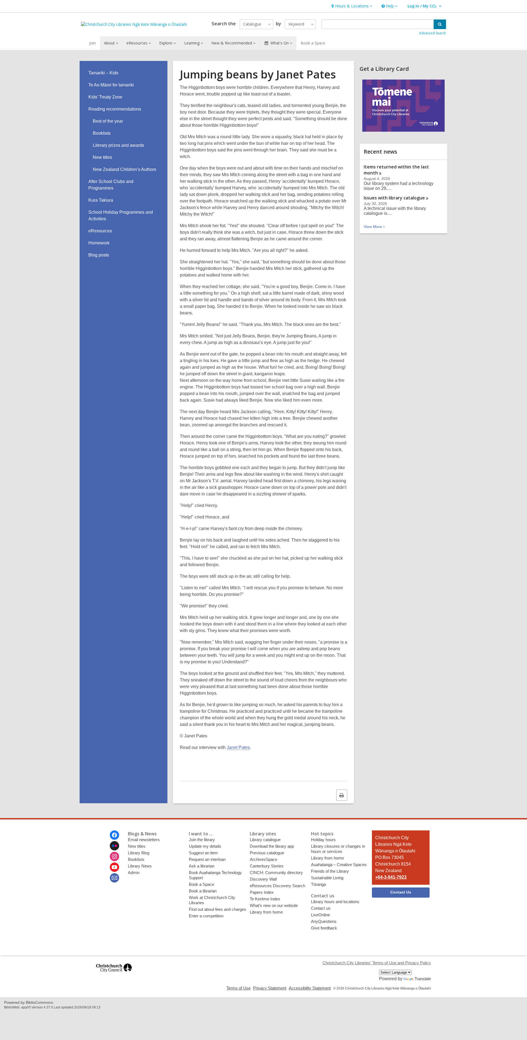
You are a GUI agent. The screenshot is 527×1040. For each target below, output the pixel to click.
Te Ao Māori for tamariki (111, 85)
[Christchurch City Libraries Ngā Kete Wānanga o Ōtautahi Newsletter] (114, 878)
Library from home (266, 912)
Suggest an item (203, 852)
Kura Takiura (100, 200)
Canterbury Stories (267, 866)
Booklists (102, 133)
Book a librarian (203, 891)
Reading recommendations (114, 109)
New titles (102, 157)
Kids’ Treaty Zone (105, 97)
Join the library (202, 839)
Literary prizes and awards (118, 145)
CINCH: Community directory (276, 872)
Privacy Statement (269, 988)
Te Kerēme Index (265, 899)
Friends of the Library (330, 871)
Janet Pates (238, 747)
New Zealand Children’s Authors (124, 169)
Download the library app (272, 846)
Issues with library (394, 198)
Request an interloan (207, 859)
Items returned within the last (396, 170)
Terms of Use (238, 988)
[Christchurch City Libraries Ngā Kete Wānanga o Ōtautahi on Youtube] (114, 867)
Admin (133, 872)
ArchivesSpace (263, 859)
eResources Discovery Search (277, 885)
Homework (99, 243)
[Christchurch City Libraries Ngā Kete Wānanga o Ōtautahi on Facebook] (114, 835)
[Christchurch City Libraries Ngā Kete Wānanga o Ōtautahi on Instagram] (114, 856)
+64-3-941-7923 (391, 877)
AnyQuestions (324, 921)
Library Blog (138, 852)
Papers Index (262, 892)
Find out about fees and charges (217, 909)
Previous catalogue (267, 852)
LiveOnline (320, 914)
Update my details (205, 846)
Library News (140, 866)
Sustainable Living (327, 877)
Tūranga (318, 884)
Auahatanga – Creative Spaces (339, 864)
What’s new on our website (274, 905)
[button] (351, 6)
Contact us (320, 908)
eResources (100, 231)
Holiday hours (323, 839)
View (375, 226)
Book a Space (313, 43)
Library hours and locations (335, 901)
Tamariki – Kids (103, 73)
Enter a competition (206, 916)
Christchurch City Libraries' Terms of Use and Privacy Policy (377, 962)
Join (92, 43)
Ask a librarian (201, 866)
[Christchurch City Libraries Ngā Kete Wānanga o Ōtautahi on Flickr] (114, 845)
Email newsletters (144, 839)
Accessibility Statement (310, 988)
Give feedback (324, 928)
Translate (422, 978)
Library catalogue (265, 839)
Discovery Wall (263, 879)
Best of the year (108, 121)
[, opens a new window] (114, 974)
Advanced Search (432, 33)
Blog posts (98, 255)
